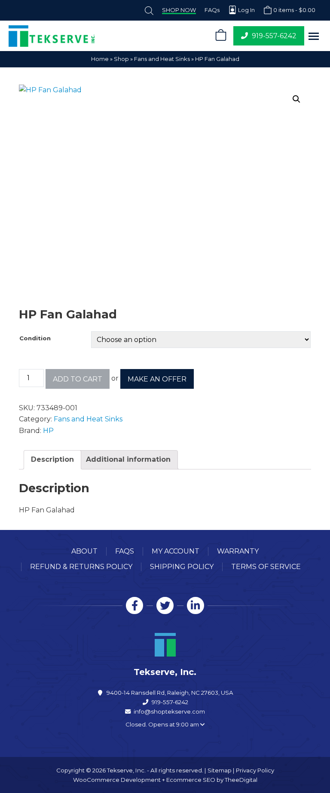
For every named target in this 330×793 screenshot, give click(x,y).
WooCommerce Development (117, 779)
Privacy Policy (255, 770)
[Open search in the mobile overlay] (149, 10)
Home (100, 58)
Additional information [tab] (128, 459)
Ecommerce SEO (190, 779)
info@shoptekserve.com (169, 711)
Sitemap (220, 770)
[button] (314, 36)
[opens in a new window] (134, 605)
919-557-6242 (170, 702)
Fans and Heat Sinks (162, 58)
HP (48, 431)
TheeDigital (241, 779)
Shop (121, 58)
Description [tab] (52, 459)
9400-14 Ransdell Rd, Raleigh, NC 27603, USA (170, 692)
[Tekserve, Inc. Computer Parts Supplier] (106, 36)
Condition (35, 338)
